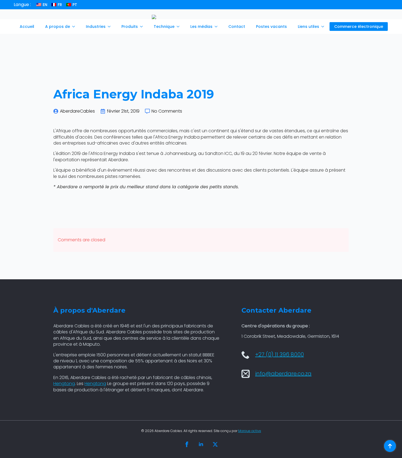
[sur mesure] (215, 444)
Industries (96, 26)
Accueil (27, 26)
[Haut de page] (390, 446)
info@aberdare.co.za (283, 373)
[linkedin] (201, 444)
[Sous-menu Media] (217, 26)
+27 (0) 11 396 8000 (279, 354)
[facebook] (186, 444)
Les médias (201, 26)
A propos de (57, 26)
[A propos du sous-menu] (75, 26)
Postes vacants (271, 26)
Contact (236, 26)
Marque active (249, 430)
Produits (129, 26)
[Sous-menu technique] (179, 26)
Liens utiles (308, 26)
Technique (164, 26)
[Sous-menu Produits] (143, 26)
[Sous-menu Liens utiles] (324, 26)
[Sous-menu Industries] (111, 26)
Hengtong (64, 383)
